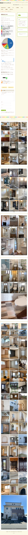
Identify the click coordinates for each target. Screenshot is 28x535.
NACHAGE (5, 81)
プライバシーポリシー (13, 118)
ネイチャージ (9, 82)
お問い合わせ (11, 9)
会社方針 (2, 9)
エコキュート (10, 81)
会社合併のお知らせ (3, 7)
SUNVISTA (8, 81)
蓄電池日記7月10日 (11, 87)
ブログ (13, 7)
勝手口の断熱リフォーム (5, 471)
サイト (2, 107)
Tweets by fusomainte (20, 29)
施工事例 (9, 7)
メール (2, 104)
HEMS (3, 81)
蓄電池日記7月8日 (4, 87)
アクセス (22, 7)
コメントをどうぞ (8, 83)
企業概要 (6, 9)
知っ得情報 (17, 7)
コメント (2, 94)
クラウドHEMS (6, 82)
